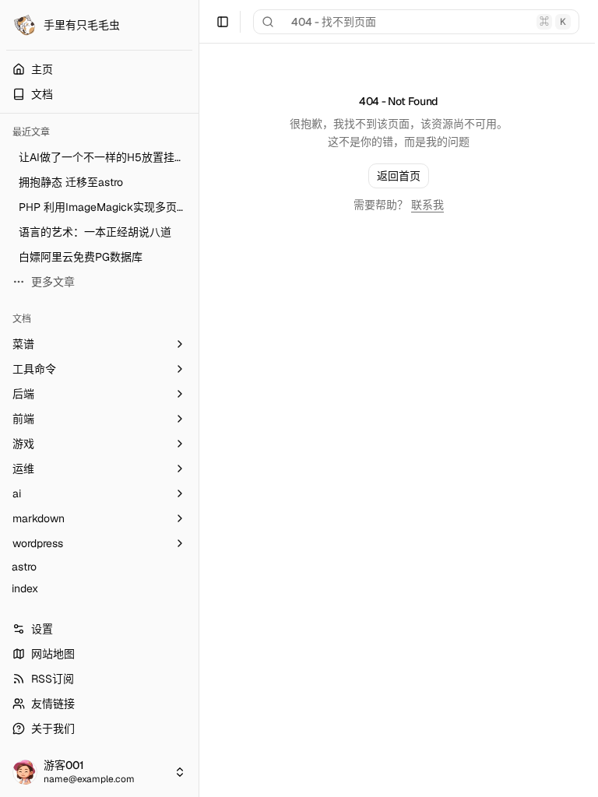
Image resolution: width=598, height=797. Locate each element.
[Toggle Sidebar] (198, 398)
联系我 (427, 205)
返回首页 (398, 176)
